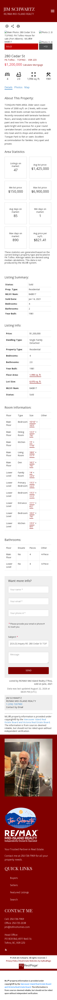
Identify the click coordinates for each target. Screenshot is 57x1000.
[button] (6, 949)
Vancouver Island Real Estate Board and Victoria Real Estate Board (27, 721)
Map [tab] (26, 87)
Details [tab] (8, 87)
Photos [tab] (18, 87)
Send (28, 670)
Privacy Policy (12, 961)
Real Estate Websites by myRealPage (35, 961)
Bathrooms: (13, 540)
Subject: (12, 636)
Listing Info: (13, 325)
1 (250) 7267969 (14, 704)
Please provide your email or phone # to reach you (26, 625)
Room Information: (18, 407)
